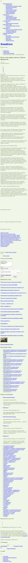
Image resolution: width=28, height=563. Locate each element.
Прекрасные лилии (7, 474)
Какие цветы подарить (11, 18)
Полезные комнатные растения (7, 344)
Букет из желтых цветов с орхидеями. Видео (11, 240)
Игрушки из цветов (5, 243)
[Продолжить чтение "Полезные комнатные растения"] (4, 341)
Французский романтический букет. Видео (11, 237)
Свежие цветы (4, 246)
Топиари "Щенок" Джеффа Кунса (11, 491)
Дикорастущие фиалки (8, 469)
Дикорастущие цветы (8, 33)
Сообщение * (4, 261)
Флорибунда (6, 50)
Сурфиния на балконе (8, 447)
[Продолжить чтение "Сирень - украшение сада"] (7, 303)
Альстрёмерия (6, 503)
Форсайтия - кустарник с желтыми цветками (13, 449)
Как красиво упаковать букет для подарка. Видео (14, 351)
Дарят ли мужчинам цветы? (7, 242)
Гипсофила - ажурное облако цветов (11, 511)
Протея (5, 508)
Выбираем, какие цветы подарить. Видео (10, 236)
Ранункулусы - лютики (8, 513)
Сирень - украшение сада (6, 306)
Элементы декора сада (11, 30)
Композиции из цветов (11, 17)
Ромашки (5, 516)
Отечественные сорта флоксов (10, 452)
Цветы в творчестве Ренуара (9, 397)
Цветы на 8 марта (5, 245)
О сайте (5, 34)
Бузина (5, 464)
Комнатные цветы (7, 24)
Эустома (5, 506)
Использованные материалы (12, 36)
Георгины (5, 486)
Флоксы (5, 476)
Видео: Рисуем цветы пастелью (9, 416)
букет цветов (6, 255)
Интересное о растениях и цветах (14, 6)
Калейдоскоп (9, 4)
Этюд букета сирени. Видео (9, 390)
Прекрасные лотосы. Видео (9, 379)
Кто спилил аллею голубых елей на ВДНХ (9, 284)
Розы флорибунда (4, 323)
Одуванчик (5, 501)
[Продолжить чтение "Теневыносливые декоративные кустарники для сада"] (13, 292)
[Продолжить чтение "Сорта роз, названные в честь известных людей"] (12, 326)
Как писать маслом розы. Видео (10, 386)
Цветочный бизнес (10, 13)
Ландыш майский (7, 488)
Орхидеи (8, 27)
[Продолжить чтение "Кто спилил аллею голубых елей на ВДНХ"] (11, 282)
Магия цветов (9, 8)
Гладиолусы (6, 484)
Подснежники (6, 496)
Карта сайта (8, 39)
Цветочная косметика (11, 11)
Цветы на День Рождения (6, 241)
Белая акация (6, 466)
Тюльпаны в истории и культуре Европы (12, 479)
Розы (7, 22)
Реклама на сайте (10, 40)
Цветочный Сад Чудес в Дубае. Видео (12, 364)
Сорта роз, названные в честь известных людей (10, 328)
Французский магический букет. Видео (10, 238)
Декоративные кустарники (12, 23)
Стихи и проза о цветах (11, 9)
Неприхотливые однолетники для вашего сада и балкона (12, 335)
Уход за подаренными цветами (13, 19)
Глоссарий (8, 35)
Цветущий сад (6, 28)
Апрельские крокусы (8, 493)
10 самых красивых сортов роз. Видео (12, 375)
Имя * (2, 267)
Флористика (6, 14)
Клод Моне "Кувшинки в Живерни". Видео (13, 383)
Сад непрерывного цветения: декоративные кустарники (12, 318)
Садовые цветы (6, 20)
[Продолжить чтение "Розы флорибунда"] (5, 320)
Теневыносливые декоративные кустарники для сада (11, 295)
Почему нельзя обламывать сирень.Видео (13, 361)
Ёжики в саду (6, 407)
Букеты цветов (9, 16)
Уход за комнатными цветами (13, 25)
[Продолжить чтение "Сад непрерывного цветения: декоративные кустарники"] (14, 315)
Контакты (8, 38)
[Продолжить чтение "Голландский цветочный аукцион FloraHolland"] (12, 308)
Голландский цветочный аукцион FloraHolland (10, 311)
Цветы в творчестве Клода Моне (7, 300)
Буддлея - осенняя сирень (9, 456)
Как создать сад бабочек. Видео (10, 368)
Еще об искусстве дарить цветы (8, 234)
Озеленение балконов (11, 32)
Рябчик (4, 471)
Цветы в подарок (4, 232)
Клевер (5, 498)
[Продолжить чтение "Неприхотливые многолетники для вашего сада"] (12, 287)
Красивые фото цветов (11, 7)
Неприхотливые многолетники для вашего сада (10, 290)
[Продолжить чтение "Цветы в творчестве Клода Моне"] (9, 298)
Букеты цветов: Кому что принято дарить (10, 235)
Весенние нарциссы (8, 481)
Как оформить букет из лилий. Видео (12, 372)
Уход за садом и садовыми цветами (14, 29)
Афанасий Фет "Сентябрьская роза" (11, 459)
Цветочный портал (7, 3)
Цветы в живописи (10, 12)
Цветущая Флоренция (8, 454)
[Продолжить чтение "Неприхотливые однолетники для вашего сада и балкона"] (14, 332)
